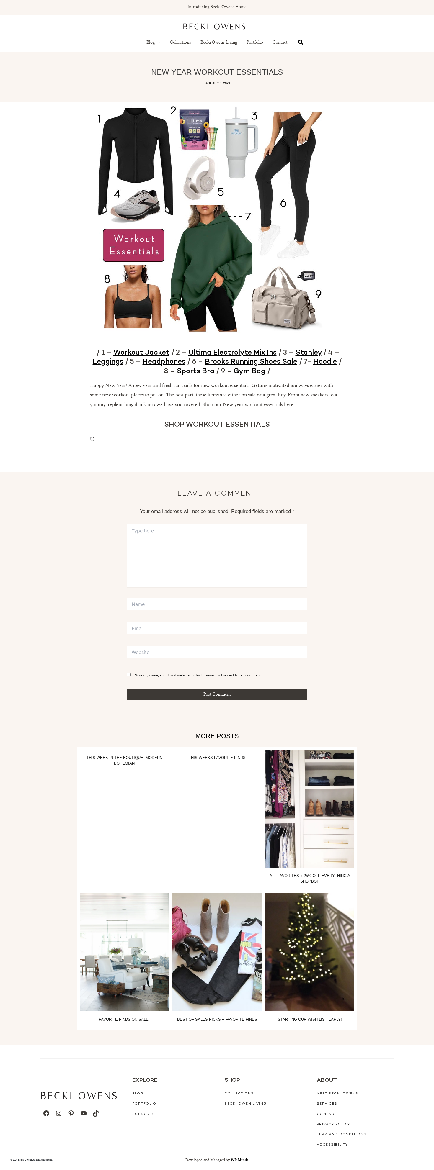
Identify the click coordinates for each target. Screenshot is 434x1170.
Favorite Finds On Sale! (124, 1019)
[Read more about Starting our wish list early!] (309, 952)
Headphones (164, 362)
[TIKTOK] (95, 1113)
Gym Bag (249, 371)
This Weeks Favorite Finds (217, 758)
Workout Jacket (141, 353)
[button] (158, 43)
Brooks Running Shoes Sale (251, 362)
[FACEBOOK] (46, 1113)
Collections (180, 42)
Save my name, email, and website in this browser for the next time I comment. (198, 676)
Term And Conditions (342, 1134)
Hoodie (325, 362)
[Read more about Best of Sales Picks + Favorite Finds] (217, 952)
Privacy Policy (333, 1124)
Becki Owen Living (245, 1104)
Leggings (108, 362)
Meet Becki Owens (337, 1094)
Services (327, 1104)
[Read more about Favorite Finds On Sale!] (124, 952)
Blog (150, 42)
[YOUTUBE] (83, 1113)
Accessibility (332, 1145)
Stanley (309, 353)
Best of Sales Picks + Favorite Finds (217, 1019)
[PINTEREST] (71, 1113)
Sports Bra (195, 371)
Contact (280, 42)
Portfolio (255, 42)
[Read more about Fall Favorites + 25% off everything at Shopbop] (309, 809)
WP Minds (240, 1160)
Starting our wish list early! (310, 1019)
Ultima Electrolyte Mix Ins (232, 353)
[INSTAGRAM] (58, 1113)
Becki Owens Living (218, 42)
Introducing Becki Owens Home (217, 7)
